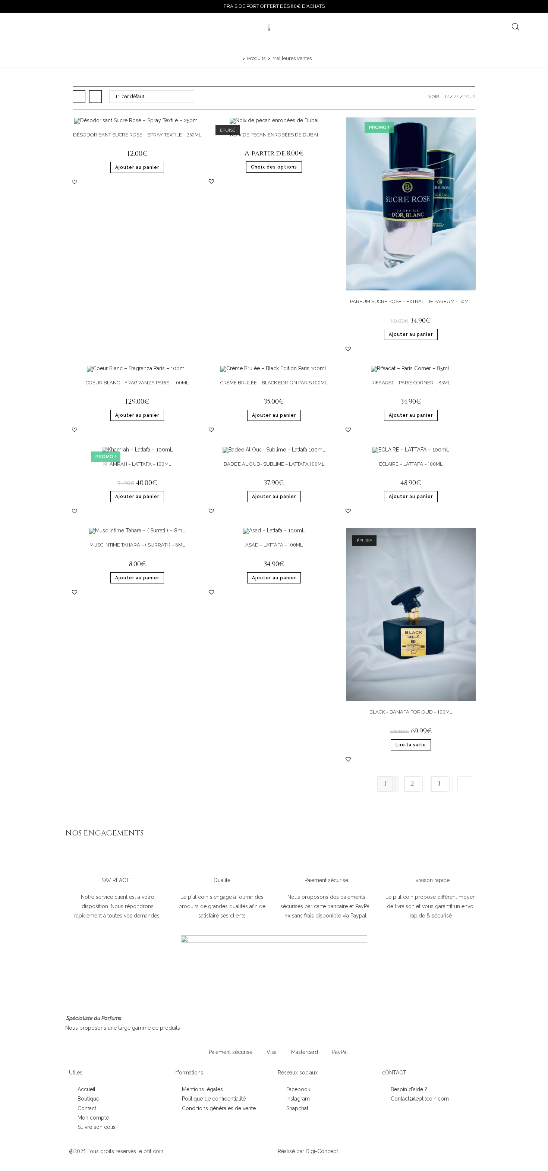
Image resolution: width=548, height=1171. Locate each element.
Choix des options (274, 167)
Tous (469, 96)
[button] (74, 181)
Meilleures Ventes (292, 58)
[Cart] (466, 27)
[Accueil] (238, 58)
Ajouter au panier (137, 167)
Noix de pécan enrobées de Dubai (274, 135)
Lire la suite (411, 744)
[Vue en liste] (95, 96)
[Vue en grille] (79, 96)
